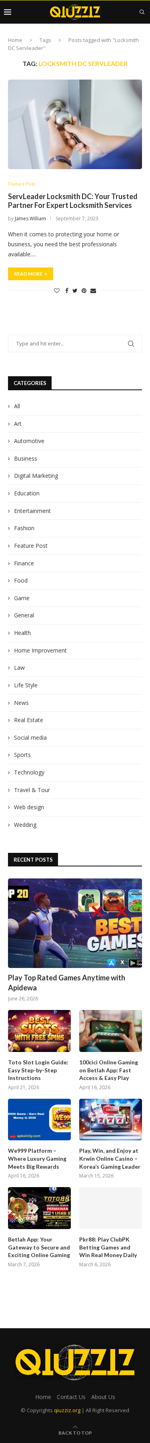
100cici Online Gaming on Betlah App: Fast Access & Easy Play (108, 1070)
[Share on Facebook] (66, 290)
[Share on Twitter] (75, 290)
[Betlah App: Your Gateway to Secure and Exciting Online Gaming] (39, 1208)
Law (19, 667)
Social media (30, 737)
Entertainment (32, 511)
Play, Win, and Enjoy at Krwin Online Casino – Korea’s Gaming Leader (109, 1158)
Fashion (24, 528)
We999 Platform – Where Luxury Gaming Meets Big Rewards (37, 1158)
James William (30, 218)
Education (27, 493)
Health (22, 633)
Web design (29, 807)
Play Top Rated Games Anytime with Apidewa (66, 982)
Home (15, 40)
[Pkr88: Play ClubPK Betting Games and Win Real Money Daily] (110, 1208)
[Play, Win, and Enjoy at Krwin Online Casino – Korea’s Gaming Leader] (110, 1120)
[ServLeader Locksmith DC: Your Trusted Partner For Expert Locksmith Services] (75, 124)
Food (21, 580)
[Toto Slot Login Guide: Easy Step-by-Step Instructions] (39, 1031)
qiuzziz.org (67, 1410)
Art (18, 423)
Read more (28, 274)
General (24, 615)
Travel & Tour (32, 790)
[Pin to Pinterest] (84, 290)
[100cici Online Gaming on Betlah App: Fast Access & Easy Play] (110, 1031)
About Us (103, 1397)
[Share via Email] (93, 290)
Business (25, 458)
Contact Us (71, 1397)
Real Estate (28, 720)
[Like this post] (57, 290)
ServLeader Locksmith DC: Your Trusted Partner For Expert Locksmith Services (73, 201)
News (21, 703)
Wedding (25, 824)
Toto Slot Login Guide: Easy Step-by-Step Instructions (38, 1070)
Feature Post (21, 183)
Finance (24, 563)
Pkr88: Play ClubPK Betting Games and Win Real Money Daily (108, 1247)
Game (22, 598)
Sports (22, 754)
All (17, 406)
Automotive (29, 441)
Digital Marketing (36, 475)
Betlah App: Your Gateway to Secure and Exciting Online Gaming (39, 1247)
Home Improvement (40, 650)
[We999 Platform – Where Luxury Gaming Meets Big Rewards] (39, 1120)
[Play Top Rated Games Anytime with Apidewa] (75, 923)
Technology (29, 772)
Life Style (26, 685)
